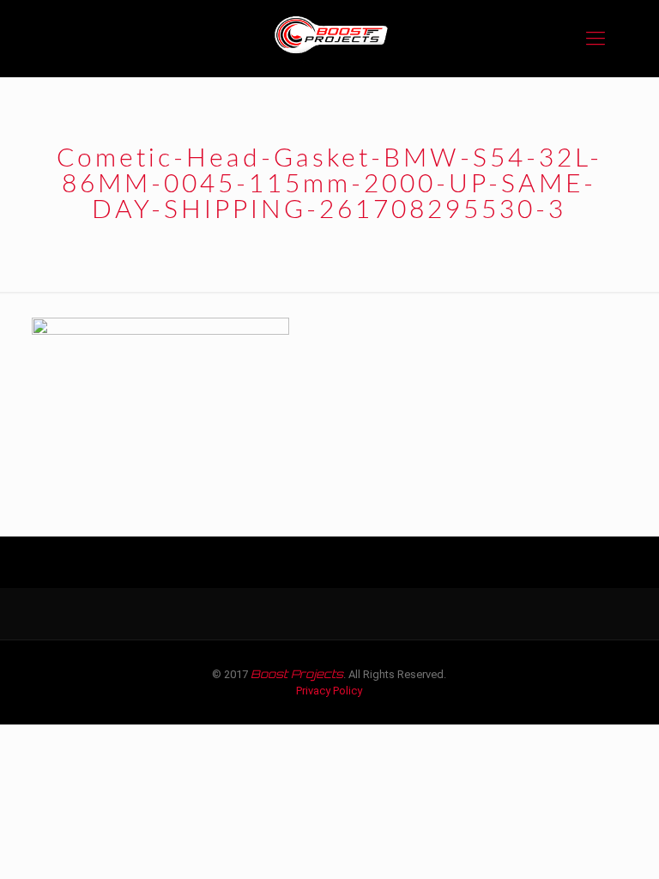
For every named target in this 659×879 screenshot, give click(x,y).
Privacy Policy (329, 690)
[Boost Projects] (329, 38)
